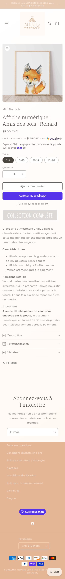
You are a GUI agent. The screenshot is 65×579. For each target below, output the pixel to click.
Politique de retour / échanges (26, 460)
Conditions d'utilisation (21, 475)
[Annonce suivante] (58, 4)
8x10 (22, 160)
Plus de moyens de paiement (32, 203)
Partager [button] (12, 362)
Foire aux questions (19, 445)
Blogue (11, 498)
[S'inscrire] (54, 432)
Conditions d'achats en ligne (24, 452)
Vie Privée (13, 490)
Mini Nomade (19, 570)
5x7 (8, 160)
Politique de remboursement (25, 483)
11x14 (36, 160)
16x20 (51, 160)
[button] (6, 23)
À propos (12, 467)
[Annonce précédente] (6, 4)
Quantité (7, 167)
